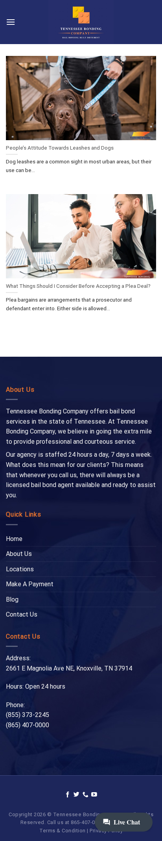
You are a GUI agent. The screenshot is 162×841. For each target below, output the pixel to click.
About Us (19, 554)
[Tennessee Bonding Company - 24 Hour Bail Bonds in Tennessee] (81, 22)
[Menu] (10, 21)
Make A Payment (29, 584)
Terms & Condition (62, 831)
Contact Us (21, 614)
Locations (20, 569)
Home (14, 539)
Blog (12, 599)
